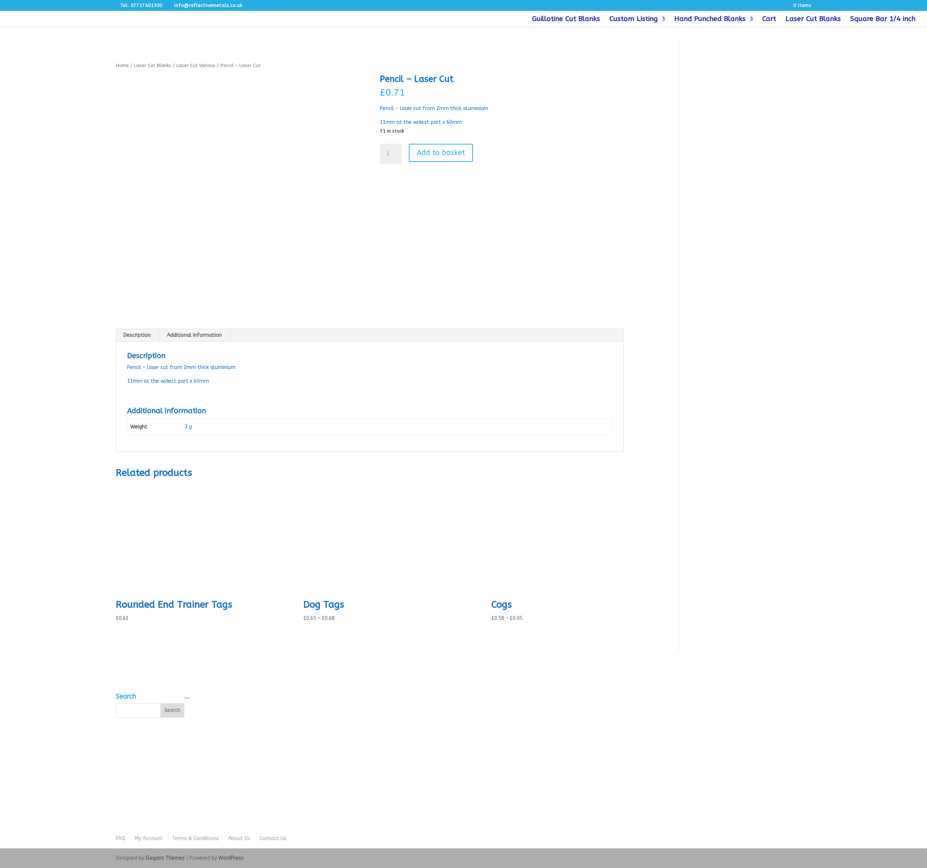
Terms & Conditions (195, 838)
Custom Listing (633, 19)
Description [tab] (137, 335)
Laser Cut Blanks (813, 19)
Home (122, 65)
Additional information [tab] (194, 335)
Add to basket (441, 152)
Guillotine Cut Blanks (566, 19)
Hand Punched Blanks (710, 19)
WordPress (231, 858)
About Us (239, 838)
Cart (769, 19)
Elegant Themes (165, 858)
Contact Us (273, 838)
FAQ (120, 838)
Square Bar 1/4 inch (882, 19)
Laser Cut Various (195, 65)
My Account (149, 838)
